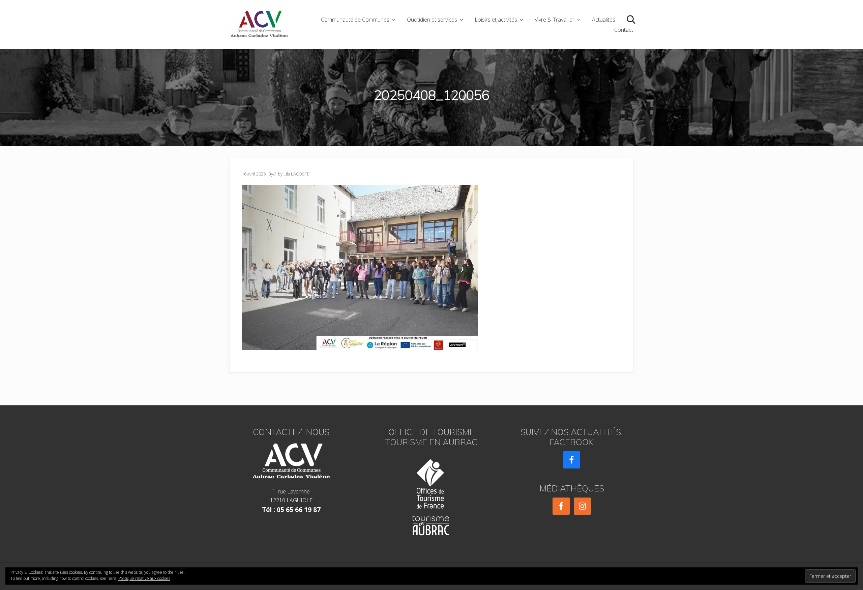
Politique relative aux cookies (144, 578)
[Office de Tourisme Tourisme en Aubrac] (431, 495)
